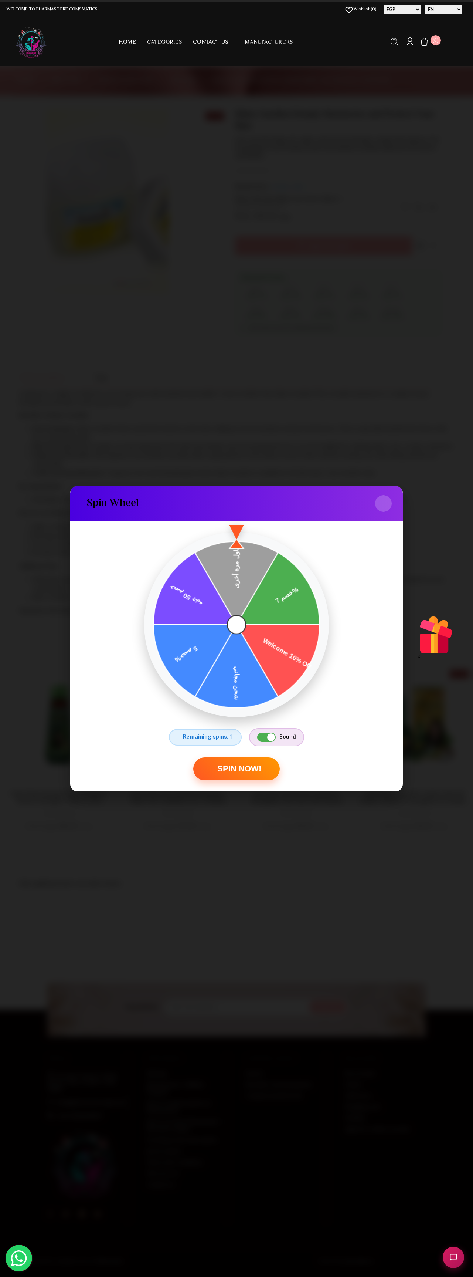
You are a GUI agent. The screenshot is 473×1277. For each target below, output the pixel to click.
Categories (164, 42)
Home (127, 42)
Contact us (210, 42)
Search (394, 41)
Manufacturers (269, 42)
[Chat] (453, 1257)
